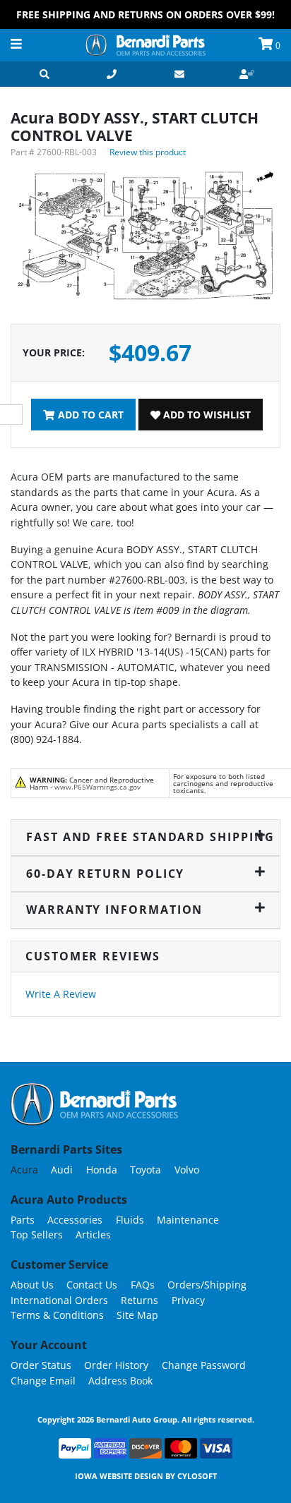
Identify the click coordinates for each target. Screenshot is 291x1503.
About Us (32, 1284)
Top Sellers (37, 1234)
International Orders (59, 1300)
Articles (93, 1234)
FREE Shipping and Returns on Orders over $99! (145, 14)
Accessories (74, 1219)
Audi (62, 1169)
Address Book (120, 1380)
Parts (23, 1219)
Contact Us (91, 1284)
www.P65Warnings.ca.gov (97, 787)
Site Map (137, 1315)
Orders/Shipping (207, 1284)
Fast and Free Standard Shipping (146, 837)
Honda (101, 1169)
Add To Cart (89, 414)
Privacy (188, 1300)
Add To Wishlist (205, 414)
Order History (116, 1365)
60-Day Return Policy (105, 873)
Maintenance (188, 1219)
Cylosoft (197, 1476)
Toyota (145, 1169)
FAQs (143, 1284)
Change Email (43, 1380)
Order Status (41, 1365)
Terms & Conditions (57, 1315)
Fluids (130, 1219)
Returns (139, 1300)
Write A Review (60, 994)
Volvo (186, 1169)
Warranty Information (114, 909)
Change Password (204, 1365)
